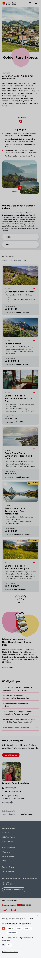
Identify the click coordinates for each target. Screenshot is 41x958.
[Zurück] (17, 597)
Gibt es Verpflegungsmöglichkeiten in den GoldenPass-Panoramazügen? (19, 720)
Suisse (19, 928)
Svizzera (28, 928)
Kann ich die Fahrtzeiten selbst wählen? (16, 704)
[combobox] (20, 261)
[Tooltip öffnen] (36, 49)
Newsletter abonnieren (14, 890)
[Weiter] (23, 597)
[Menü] (36, 3)
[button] (20, 237)
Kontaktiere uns (11, 755)
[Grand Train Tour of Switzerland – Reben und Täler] (20, 453)
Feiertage (6, 802)
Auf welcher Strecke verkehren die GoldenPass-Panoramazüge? (17, 689)
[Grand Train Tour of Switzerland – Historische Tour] (20, 397)
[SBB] (24, 905)
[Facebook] (3, 883)
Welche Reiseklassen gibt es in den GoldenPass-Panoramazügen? (17, 712)
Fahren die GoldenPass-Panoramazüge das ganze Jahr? (16, 697)
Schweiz (11, 928)
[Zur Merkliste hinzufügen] (34, 288)
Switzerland (12, 933)
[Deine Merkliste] (30, 3)
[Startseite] (9, 3)
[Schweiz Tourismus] (9, 910)
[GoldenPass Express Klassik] (20, 289)
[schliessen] (38, 915)
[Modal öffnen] (20, 188)
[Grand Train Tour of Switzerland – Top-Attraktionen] (20, 509)
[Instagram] (7, 883)
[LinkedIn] (12, 883)
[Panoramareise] (20, 342)
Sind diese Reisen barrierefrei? (16, 728)
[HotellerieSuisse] (9, 905)
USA (9, 945)
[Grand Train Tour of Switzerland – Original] (20, 565)
